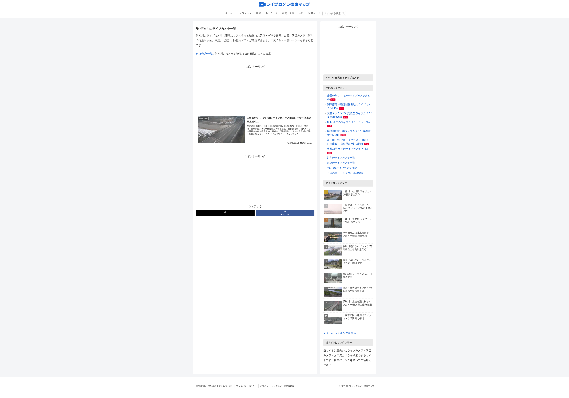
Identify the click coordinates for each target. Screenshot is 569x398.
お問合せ (264, 386)
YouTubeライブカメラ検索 (342, 168)
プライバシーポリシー (246, 386)
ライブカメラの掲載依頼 (282, 386)
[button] (343, 13)
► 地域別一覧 (204, 53)
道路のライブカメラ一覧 (341, 162)
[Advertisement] (255, 89)
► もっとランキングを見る (339, 333)
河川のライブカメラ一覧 (341, 157)
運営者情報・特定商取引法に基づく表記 (214, 386)
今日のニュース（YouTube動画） (345, 173)
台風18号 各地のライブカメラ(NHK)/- (348, 148)
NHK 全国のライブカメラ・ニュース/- (348, 122)
